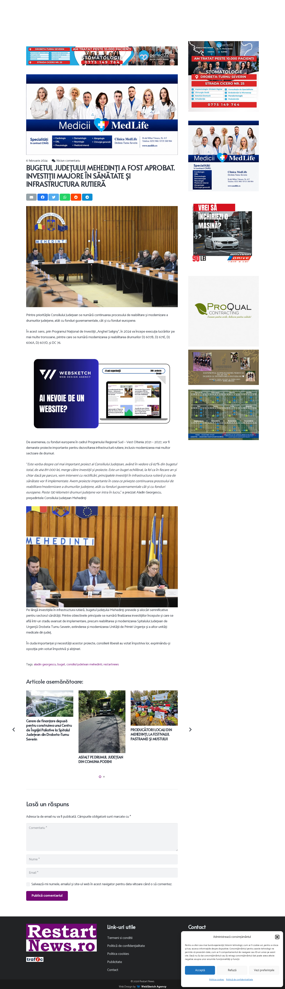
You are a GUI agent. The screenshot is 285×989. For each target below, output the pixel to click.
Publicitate (114, 962)
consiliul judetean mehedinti (84, 664)
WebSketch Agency (153, 987)
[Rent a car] (223, 233)
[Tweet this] (53, 197)
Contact (112, 970)
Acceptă (200, 970)
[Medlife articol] (102, 114)
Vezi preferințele (264, 970)
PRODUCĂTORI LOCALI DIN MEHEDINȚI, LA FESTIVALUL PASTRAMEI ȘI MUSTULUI (151, 734)
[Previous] (14, 729)
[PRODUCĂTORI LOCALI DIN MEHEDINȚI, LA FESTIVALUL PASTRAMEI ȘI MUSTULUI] (154, 693)
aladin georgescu (45, 664)
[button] (277, 937)
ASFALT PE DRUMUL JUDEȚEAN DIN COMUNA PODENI (101, 759)
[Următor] (190, 729)
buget (61, 664)
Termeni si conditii (119, 938)
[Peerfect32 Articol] (102, 55)
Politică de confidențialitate (239, 979)
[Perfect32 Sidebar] (223, 76)
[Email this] (31, 197)
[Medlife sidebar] (223, 156)
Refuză (232, 970)
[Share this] (42, 197)
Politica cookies (216, 979)
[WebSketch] (102, 393)
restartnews (111, 664)
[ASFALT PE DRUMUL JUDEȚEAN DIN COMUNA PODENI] (102, 693)
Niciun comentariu (68, 160)
